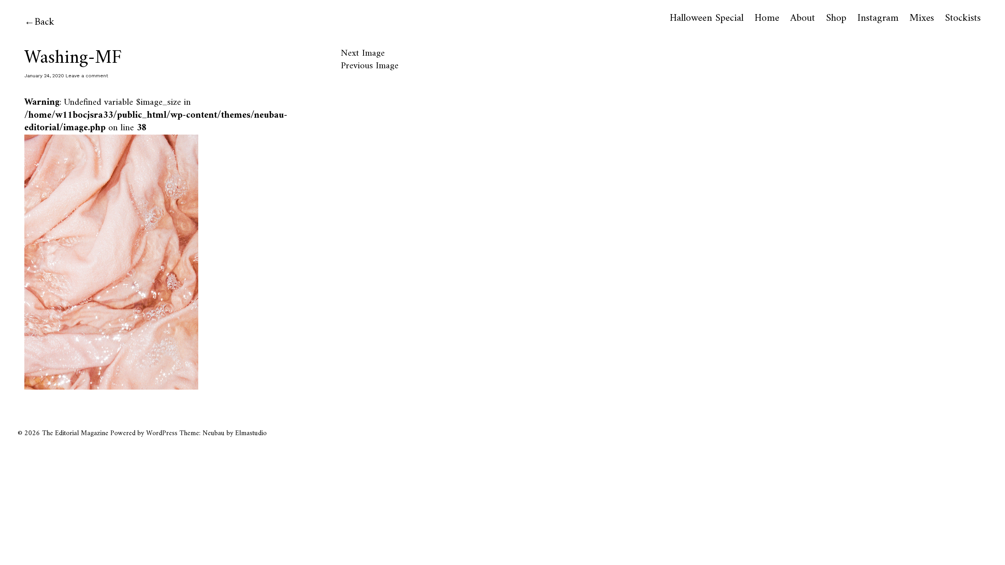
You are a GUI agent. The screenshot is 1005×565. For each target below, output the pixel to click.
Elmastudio (251, 433)
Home (767, 18)
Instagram (878, 18)
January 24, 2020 (44, 75)
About (802, 18)
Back (44, 22)
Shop (836, 18)
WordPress (161, 433)
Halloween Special (707, 18)
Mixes (922, 18)
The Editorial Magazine (75, 433)
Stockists (963, 18)
